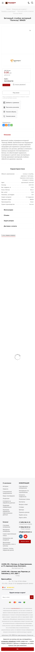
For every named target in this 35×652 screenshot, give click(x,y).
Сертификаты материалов (23, 487)
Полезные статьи (24, 499)
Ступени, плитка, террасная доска (8, 549)
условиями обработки (8, 641)
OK (17, 649)
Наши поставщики (9, 496)
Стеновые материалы (6, 526)
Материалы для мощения (8, 539)
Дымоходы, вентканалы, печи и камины (9, 544)
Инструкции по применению (24, 491)
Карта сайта (23, 517)
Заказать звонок (10, 116)
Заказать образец (11, 111)
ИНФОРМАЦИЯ (24, 483)
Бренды (21, 510)
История (5, 486)
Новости (5, 489)
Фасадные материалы (6, 530)
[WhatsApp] (11, 125)
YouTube (25, 536)
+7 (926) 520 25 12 (24, 527)
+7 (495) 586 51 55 (24, 522)
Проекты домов (24, 512)
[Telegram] (9, 125)
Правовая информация (7, 506)
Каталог (5, 522)
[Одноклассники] (6, 125)
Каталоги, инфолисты (22, 495)
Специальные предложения (7, 492)
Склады (21, 507)
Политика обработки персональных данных (7, 512)
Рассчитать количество (12, 107)
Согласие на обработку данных (9, 502)
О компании (7, 483)
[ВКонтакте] (4, 125)
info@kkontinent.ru (25, 532)
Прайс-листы (23, 515)
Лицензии (6, 498)
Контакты (22, 502)
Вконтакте (21, 536)
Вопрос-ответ (23, 504)
